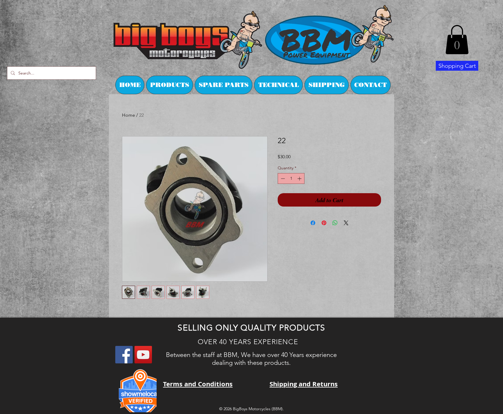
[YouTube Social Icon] (143, 354)
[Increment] (300, 178)
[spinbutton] (291, 178)
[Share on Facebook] (312, 222)
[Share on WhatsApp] (335, 222)
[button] (457, 39)
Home (128, 115)
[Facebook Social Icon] (124, 354)
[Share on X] (346, 222)
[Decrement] (282, 178)
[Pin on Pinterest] (323, 222)
